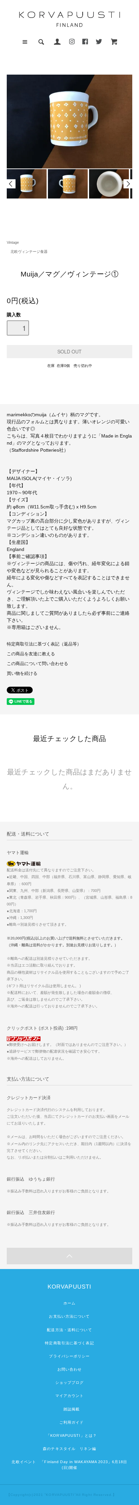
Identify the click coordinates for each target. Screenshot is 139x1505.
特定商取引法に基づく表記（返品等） (44, 644)
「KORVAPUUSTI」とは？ (69, 1435)
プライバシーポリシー (69, 1356)
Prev (11, 183)
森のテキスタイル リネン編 (69, 1449)
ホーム (69, 1303)
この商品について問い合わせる (37, 663)
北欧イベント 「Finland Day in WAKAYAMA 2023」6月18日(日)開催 (69, 1465)
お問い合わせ (69, 1369)
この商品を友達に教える (31, 654)
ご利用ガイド (69, 1422)
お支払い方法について (69, 1316)
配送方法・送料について (69, 1330)
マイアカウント (69, 1396)
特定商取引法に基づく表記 (69, 1343)
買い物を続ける (22, 673)
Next (127, 183)
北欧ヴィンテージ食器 (27, 251)
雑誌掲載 (69, 1409)
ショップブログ (69, 1382)
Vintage (13, 242)
